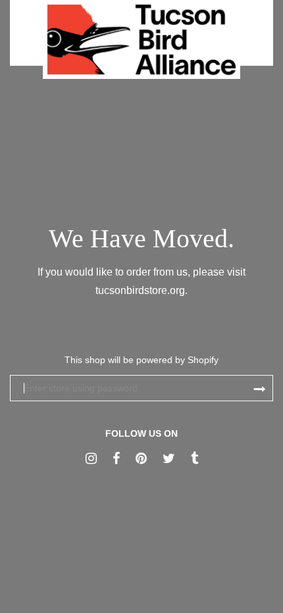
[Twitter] (169, 458)
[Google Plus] (91, 458)
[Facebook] (116, 458)
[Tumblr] (194, 458)
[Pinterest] (141, 458)
